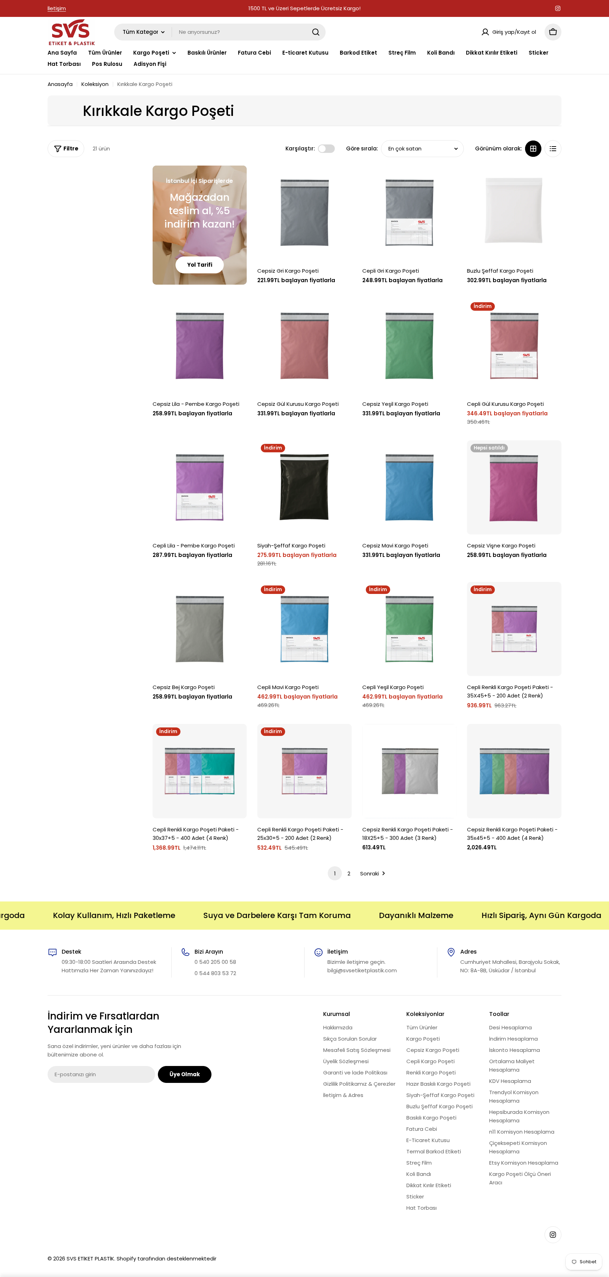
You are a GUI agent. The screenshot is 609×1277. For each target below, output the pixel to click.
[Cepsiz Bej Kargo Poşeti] (200, 629)
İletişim (57, 8)
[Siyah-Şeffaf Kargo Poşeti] (304, 487)
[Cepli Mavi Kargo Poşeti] (304, 629)
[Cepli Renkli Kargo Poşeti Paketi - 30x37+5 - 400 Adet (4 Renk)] (200, 771)
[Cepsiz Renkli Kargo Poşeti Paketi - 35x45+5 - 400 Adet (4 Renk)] (514, 771)
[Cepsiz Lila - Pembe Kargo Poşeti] (200, 346)
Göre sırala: (362, 148)
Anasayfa (60, 84)
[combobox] (220, 32)
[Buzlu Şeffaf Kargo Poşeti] (514, 213)
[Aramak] (316, 32)
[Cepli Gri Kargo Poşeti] (409, 213)
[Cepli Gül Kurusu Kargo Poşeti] (514, 346)
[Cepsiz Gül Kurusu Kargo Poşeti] (304, 346)
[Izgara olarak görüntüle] (533, 148)
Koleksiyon (95, 84)
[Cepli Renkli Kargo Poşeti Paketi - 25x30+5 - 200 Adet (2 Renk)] (304, 771)
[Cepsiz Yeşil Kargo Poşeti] (409, 346)
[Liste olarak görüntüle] (553, 148)
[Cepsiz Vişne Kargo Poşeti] (514, 487)
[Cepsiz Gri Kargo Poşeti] (304, 213)
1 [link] (335, 873)
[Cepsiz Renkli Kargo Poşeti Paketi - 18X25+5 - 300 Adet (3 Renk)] (409, 771)
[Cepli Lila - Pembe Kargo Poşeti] (200, 487)
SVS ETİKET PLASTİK (90, 1258)
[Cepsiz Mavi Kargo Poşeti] (409, 487)
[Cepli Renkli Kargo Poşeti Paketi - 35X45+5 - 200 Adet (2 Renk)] (514, 629)
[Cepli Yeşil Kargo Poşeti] (409, 629)
